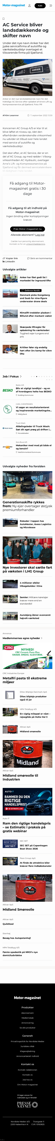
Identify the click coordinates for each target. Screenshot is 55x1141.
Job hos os (27, 1080)
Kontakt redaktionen (27, 1070)
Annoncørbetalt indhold (27, 1056)
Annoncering (27, 1023)
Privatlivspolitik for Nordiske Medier (27, 1041)
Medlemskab (28, 1018)
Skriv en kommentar (41, 258)
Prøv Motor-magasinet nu (27, 229)
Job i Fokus (11, 376)
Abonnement (27, 1013)
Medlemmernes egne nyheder (21, 638)
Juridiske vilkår (27, 1046)
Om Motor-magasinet (27, 1084)
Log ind (39, 234)
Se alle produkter (28, 1028)
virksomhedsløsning (35, 244)
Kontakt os (27, 1075)
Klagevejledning (27, 1051)
